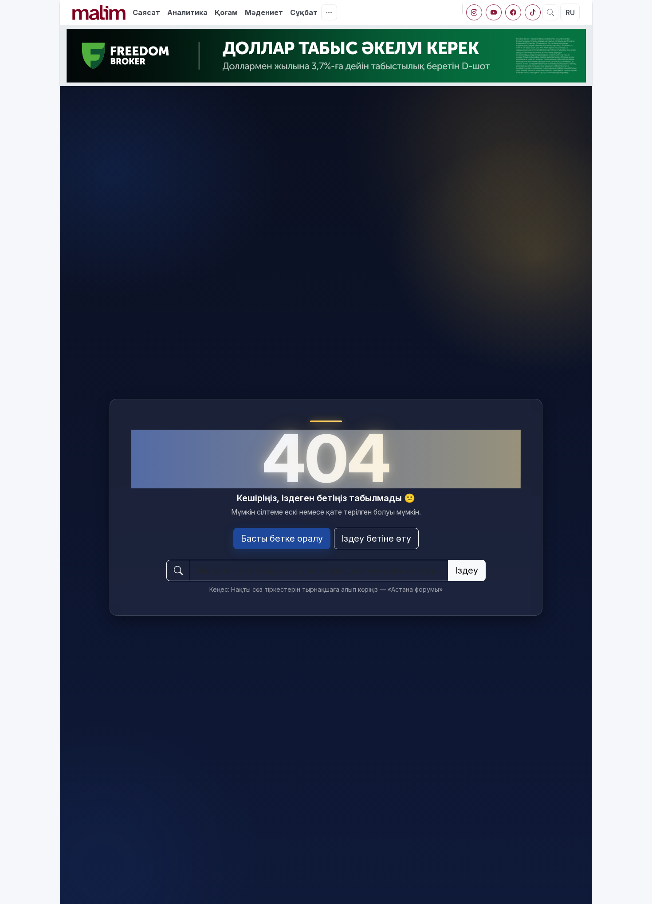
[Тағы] (329, 12)
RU (570, 12)
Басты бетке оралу (282, 538)
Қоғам (226, 12)
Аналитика (187, 12)
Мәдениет (264, 12)
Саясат (146, 12)
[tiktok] (533, 12)
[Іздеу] (550, 12)
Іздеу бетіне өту (376, 538)
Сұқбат (304, 12)
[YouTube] (494, 12)
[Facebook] (513, 12)
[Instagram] (474, 12)
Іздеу (467, 570)
